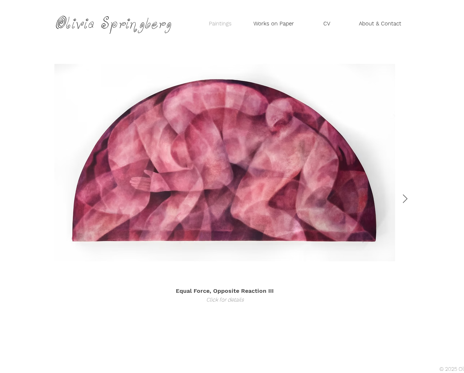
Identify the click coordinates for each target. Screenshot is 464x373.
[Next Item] (405, 199)
